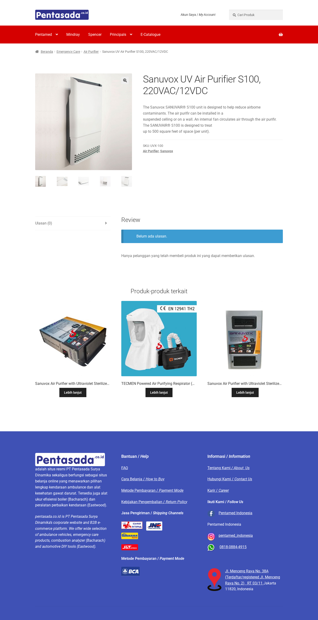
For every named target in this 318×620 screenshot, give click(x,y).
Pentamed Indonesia (235, 513)
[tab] (73, 223)
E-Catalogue (150, 34)
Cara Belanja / (142, 479)
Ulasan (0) (43, 223)
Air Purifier (91, 51)
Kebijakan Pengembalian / (154, 502)
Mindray (73, 34)
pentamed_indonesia (236, 535)
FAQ (124, 468)
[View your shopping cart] (256, 32)
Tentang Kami (228, 468)
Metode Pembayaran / (152, 490)
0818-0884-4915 (233, 547)
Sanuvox (166, 151)
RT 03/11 (255, 583)
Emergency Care (68, 51)
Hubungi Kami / (229, 479)
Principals (118, 34)
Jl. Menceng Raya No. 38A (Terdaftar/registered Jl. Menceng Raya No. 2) (252, 577)
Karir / (218, 490)
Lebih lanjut (73, 392)
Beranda (47, 51)
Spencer (94, 34)
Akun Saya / (198, 14)
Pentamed (43, 34)
